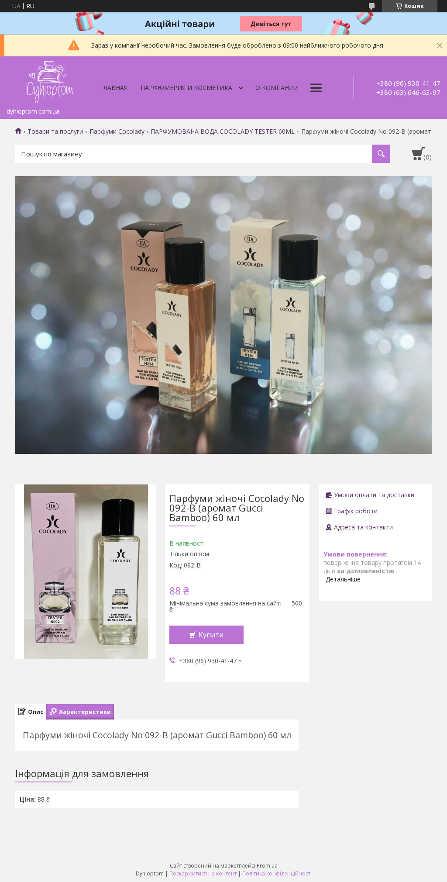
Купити (211, 635)
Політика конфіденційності (277, 873)
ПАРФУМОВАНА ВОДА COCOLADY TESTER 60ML (223, 131)
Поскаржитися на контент (203, 873)
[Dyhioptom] (50, 80)
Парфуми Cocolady (116, 131)
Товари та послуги (55, 131)
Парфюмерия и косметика (186, 87)
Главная (113, 87)
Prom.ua (267, 865)
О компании (277, 87)
